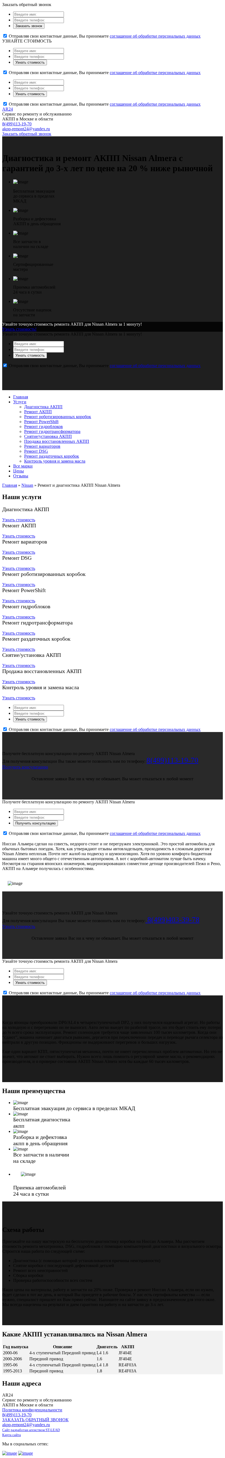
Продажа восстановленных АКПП (56, 441)
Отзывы (20, 476)
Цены (18, 471)
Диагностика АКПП (43, 406)
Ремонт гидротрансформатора (52, 431)
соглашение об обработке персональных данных (155, 36)
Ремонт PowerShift (41, 421)
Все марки (23, 466)
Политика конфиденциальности (32, 1410)
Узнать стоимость (30, 62)
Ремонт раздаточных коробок (51, 456)
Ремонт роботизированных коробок (57, 416)
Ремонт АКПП (38, 411)
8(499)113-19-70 (17, 124)
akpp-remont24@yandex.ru (26, 128)
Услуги (19, 401)
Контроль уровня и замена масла (54, 461)
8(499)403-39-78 (172, 920)
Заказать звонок (28, 26)
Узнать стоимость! (19, 329)
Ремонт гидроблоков (43, 426)
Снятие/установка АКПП (48, 436)
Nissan (27, 485)
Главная (20, 397)
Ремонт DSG (36, 451)
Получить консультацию (25, 767)
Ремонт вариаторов (42, 446)
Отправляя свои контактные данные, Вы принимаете (104, 36)
